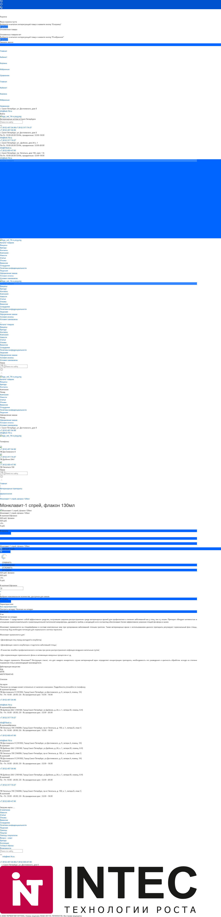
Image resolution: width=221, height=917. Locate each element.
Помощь (3, 830)
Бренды (3, 206)
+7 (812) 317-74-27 (8, 456)
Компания (4, 211)
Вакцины (3, 204)
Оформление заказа (8, 232)
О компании (5, 809)
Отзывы (3, 178)
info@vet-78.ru (6, 111)
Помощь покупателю (9, 835)
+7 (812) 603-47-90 (8, 464)
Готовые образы (7, 845)
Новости (3, 173)
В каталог (4, 27)
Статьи (3, 176)
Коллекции (4, 843)
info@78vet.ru (5, 722)
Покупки (3, 832)
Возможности (5, 848)
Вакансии (4, 181)
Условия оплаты (7, 193)
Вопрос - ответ (6, 838)
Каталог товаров (7, 201)
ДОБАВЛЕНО (5, 533)
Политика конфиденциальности (13, 186)
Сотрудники (5, 183)
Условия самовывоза (9, 196)
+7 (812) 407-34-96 (8, 430)
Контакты (4, 209)
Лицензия (4, 188)
